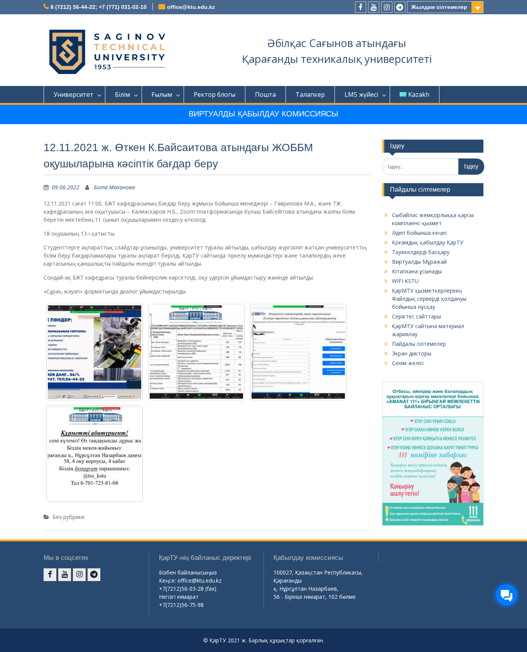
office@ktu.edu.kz (191, 7)
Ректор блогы (214, 94)
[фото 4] (94, 454)
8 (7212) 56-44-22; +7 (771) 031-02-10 (99, 7)
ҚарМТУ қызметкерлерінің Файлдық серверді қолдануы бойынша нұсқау (429, 298)
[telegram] (399, 7)
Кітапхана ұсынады (417, 271)
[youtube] (373, 7)
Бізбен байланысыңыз (188, 572)
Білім (122, 94)
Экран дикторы (411, 353)
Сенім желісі (408, 363)
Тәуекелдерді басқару (420, 252)
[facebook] (360, 7)
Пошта (265, 94)
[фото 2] (196, 352)
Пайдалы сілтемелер (419, 343)
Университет (73, 94)
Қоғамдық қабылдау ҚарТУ (427, 242)
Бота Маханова (114, 187)
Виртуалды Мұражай (419, 261)
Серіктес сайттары (416, 316)
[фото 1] (94, 352)
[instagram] (386, 7)
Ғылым (162, 94)
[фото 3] (298, 352)
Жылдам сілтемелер (439, 7)
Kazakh (418, 94)
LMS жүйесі (361, 94)
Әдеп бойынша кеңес (420, 232)
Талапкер (310, 94)
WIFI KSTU (405, 281)
